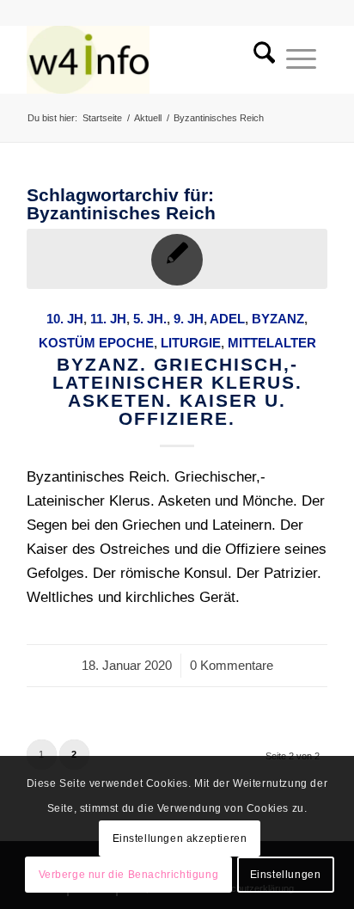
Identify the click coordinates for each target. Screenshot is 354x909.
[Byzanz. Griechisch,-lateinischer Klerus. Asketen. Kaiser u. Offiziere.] (177, 259)
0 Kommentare (231, 665)
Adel (227, 318)
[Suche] (258, 59)
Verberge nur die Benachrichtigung (129, 875)
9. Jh (189, 318)
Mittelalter (272, 342)
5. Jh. (150, 318)
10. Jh (64, 318)
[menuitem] (258, 59)
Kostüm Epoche (96, 342)
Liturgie (191, 342)
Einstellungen (285, 875)
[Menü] (301, 59)
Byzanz (278, 318)
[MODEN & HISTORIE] (147, 59)
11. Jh (108, 318)
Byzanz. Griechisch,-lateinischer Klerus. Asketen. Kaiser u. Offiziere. (177, 391)
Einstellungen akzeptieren (180, 838)
